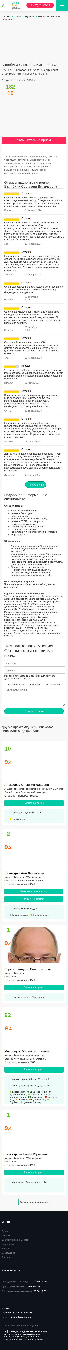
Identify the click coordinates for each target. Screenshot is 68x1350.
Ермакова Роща (38, 1091)
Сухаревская (38, 1099)
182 (10, 86)
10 (7, 748)
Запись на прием (34, 803)
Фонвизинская (40, 915)
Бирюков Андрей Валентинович (27, 969)
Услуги (5, 1248)
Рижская (22, 1099)
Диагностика (8, 1244)
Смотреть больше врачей (34, 1202)
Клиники (6, 1235)
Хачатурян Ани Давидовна (24, 873)
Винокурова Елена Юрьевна (25, 1154)
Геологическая (19, 997)
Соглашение (8, 1252)
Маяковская (36, 1097)
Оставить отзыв (34, 711)
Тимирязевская (19, 915)
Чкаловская (37, 997)
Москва (6, 1308)
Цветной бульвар (31, 1102)
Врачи (5, 1231)
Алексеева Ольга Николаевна (26, 784)
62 (7, 1015)
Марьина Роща (38, 1094)
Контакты (7, 1257)
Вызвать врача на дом (33, 891)
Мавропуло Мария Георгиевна (27, 1051)
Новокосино (18, 819)
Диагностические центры (15, 1240)
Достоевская (18, 1091)
